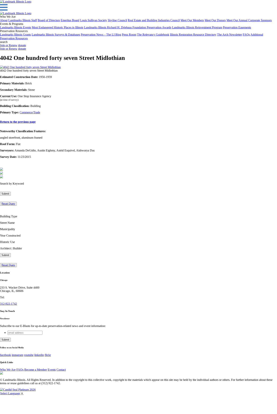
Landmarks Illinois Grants (15, 34)
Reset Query (8, 203)
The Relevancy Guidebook (153, 34)
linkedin (39, 355)
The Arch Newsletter (229, 34)
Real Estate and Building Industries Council (154, 20)
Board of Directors (49, 20)
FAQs (246, 34)
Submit (5, 193)
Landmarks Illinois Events (15, 27)
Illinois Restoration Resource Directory (193, 34)
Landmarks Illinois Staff (22, 20)
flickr (48, 355)
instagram (17, 355)
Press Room (129, 34)
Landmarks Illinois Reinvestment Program (197, 27)
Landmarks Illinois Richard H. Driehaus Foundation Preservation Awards (127, 27)
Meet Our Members (192, 20)
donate (22, 45)
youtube (29, 355)
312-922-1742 (8, 303)
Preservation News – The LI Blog (101, 34)
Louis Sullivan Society (93, 20)
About (4, 20)
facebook (5, 355)
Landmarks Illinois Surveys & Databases (56, 34)
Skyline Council (117, 20)
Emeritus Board (70, 20)
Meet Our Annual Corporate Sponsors (249, 20)
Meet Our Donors (215, 20)
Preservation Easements (237, 27)
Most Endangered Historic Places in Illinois (57, 27)
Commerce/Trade (30, 112)
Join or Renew (8, 45)
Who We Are (8, 369)
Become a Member (35, 369)
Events (52, 369)
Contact (61, 369)
